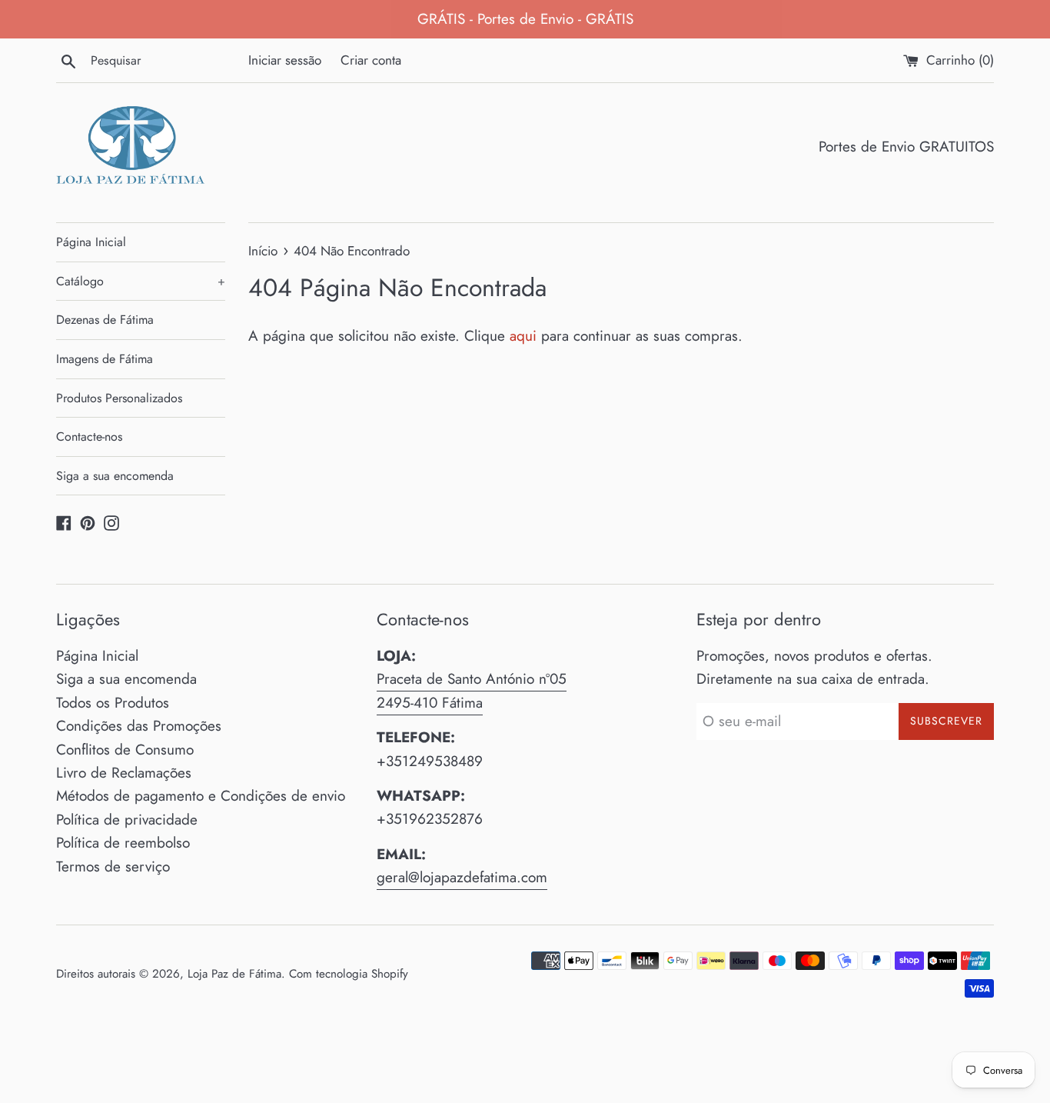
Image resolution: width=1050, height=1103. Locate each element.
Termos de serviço (113, 866)
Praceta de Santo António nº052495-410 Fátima (472, 690)
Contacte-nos (89, 436)
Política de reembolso (123, 842)
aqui (523, 335)
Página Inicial (91, 242)
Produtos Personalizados (119, 398)
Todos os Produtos (112, 702)
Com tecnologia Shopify (348, 973)
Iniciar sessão (284, 60)
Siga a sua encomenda (115, 476)
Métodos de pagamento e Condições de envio (200, 795)
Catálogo (140, 281)
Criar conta (371, 60)
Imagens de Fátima (104, 359)
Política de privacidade (127, 819)
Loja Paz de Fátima (234, 973)
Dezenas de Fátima (105, 319)
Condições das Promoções (138, 725)
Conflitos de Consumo (125, 749)
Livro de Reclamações (123, 772)
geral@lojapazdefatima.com (462, 877)
